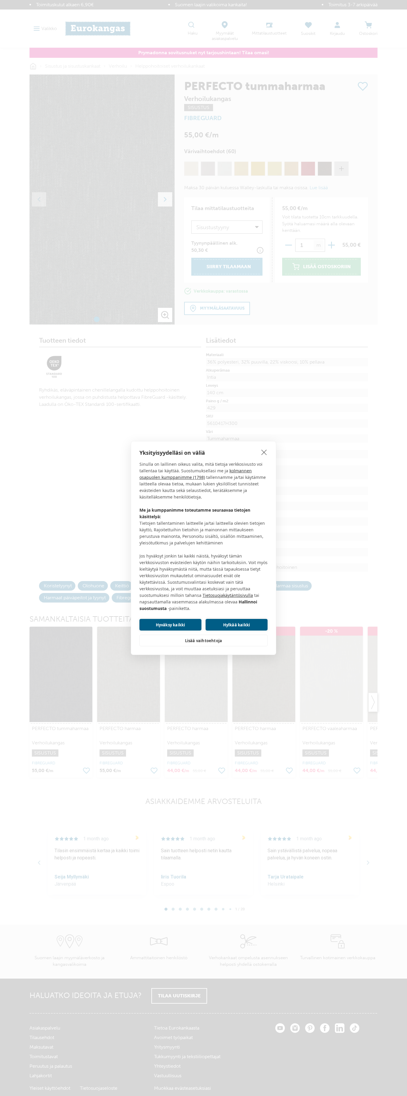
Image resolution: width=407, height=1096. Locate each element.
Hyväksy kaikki (170, 625)
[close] (264, 452)
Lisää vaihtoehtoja (203, 640)
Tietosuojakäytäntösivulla (228, 595)
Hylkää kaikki (236, 625)
